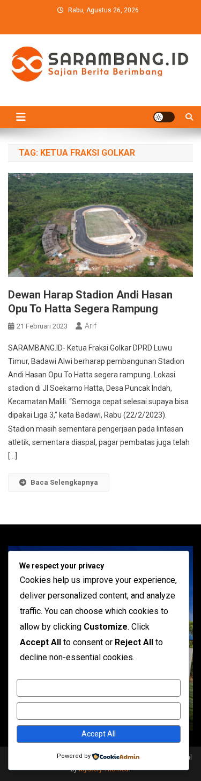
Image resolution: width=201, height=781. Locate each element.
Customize (98, 687)
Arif (90, 326)
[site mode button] (164, 117)
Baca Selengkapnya (64, 482)
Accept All (98, 733)
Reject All (98, 710)
